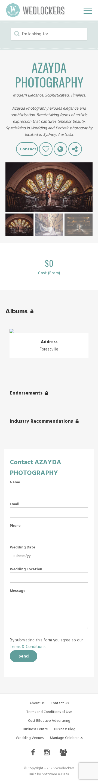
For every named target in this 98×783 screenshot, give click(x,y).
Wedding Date (22, 548)
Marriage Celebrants (66, 738)
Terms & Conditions (27, 647)
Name (15, 483)
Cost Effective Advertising (49, 721)
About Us (36, 703)
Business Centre (35, 729)
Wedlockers (35, 10)
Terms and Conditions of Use (49, 712)
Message (17, 591)
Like (46, 149)
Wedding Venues (30, 738)
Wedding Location (26, 569)
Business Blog (64, 729)
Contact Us (60, 703)
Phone (15, 526)
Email (14, 504)
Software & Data (55, 774)
